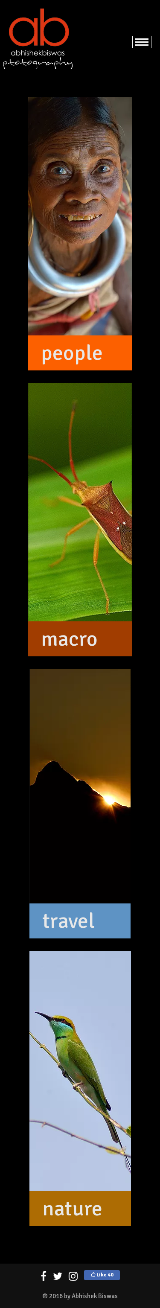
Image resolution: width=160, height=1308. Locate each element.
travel (68, 921)
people (72, 353)
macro (69, 639)
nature (72, 1208)
